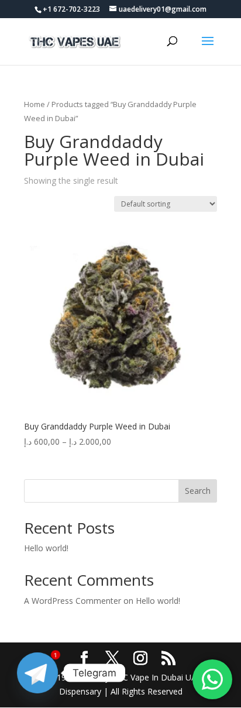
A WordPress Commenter (72, 600)
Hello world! (46, 548)
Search (198, 490)
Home (34, 104)
